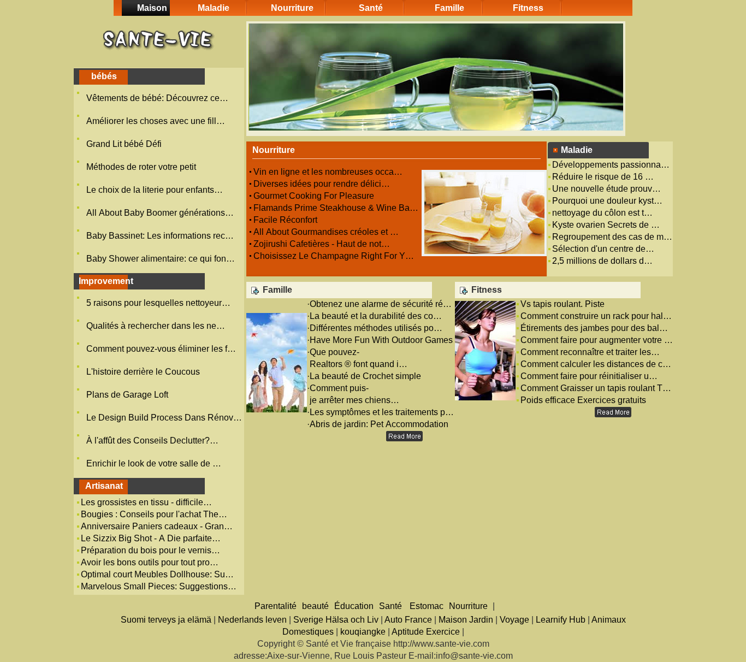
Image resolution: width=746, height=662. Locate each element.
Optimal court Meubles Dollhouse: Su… (157, 574)
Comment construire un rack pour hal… (596, 316)
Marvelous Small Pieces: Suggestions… (158, 586)
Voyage (514, 619)
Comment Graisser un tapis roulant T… (595, 388)
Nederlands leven (252, 619)
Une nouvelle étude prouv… (606, 188)
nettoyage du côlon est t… (602, 212)
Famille (449, 8)
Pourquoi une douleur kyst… (607, 200)
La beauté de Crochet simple (366, 376)
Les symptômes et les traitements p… (382, 412)
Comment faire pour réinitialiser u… (589, 376)
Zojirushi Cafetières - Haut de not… (321, 244)
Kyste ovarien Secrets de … (606, 224)
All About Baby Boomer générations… (160, 212)
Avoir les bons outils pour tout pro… (149, 562)
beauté (315, 606)
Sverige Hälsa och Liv (335, 619)
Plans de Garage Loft (128, 394)
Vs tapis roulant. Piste (563, 304)
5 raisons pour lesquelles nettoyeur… (158, 303)
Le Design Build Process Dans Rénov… (164, 417)
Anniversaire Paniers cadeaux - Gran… (157, 526)
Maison (152, 8)
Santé (371, 8)
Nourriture (292, 8)
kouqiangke (363, 631)
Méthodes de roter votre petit (142, 167)
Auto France (408, 619)
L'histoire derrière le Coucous (144, 371)
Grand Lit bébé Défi (125, 144)
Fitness (528, 8)
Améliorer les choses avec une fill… (155, 121)
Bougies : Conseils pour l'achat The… (154, 514)
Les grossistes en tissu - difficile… (146, 502)
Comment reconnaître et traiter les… (590, 352)
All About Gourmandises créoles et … (326, 232)
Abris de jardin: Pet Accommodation (380, 424)
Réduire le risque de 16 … (603, 176)
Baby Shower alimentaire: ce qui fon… (160, 258)
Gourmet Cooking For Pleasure (314, 195)
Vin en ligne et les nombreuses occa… (327, 171)
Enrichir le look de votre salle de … (153, 463)
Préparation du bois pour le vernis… (150, 550)
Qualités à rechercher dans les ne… (155, 325)
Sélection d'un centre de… (603, 248)
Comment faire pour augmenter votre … (596, 340)
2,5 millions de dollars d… (602, 260)
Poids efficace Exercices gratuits (584, 400)
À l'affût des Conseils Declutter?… (152, 440)
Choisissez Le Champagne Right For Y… (333, 256)
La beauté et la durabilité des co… (376, 316)
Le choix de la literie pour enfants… (154, 189)
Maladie (213, 8)
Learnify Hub (560, 619)
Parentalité (275, 606)
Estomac (426, 606)
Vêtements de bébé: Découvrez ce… (157, 98)
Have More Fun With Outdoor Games (382, 340)
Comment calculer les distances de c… (595, 364)
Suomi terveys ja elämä (166, 619)
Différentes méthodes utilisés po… (376, 328)
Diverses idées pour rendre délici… (321, 183)
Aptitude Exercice (426, 631)
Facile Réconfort (286, 219)
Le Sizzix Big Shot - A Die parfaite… (151, 538)
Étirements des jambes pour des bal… (594, 328)
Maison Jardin (466, 619)
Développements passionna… (611, 164)
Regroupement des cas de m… (612, 236)
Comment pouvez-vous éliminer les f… (161, 348)
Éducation (354, 606)
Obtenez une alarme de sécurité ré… (381, 304)
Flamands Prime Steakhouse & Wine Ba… (335, 207)
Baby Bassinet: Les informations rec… (160, 235)
